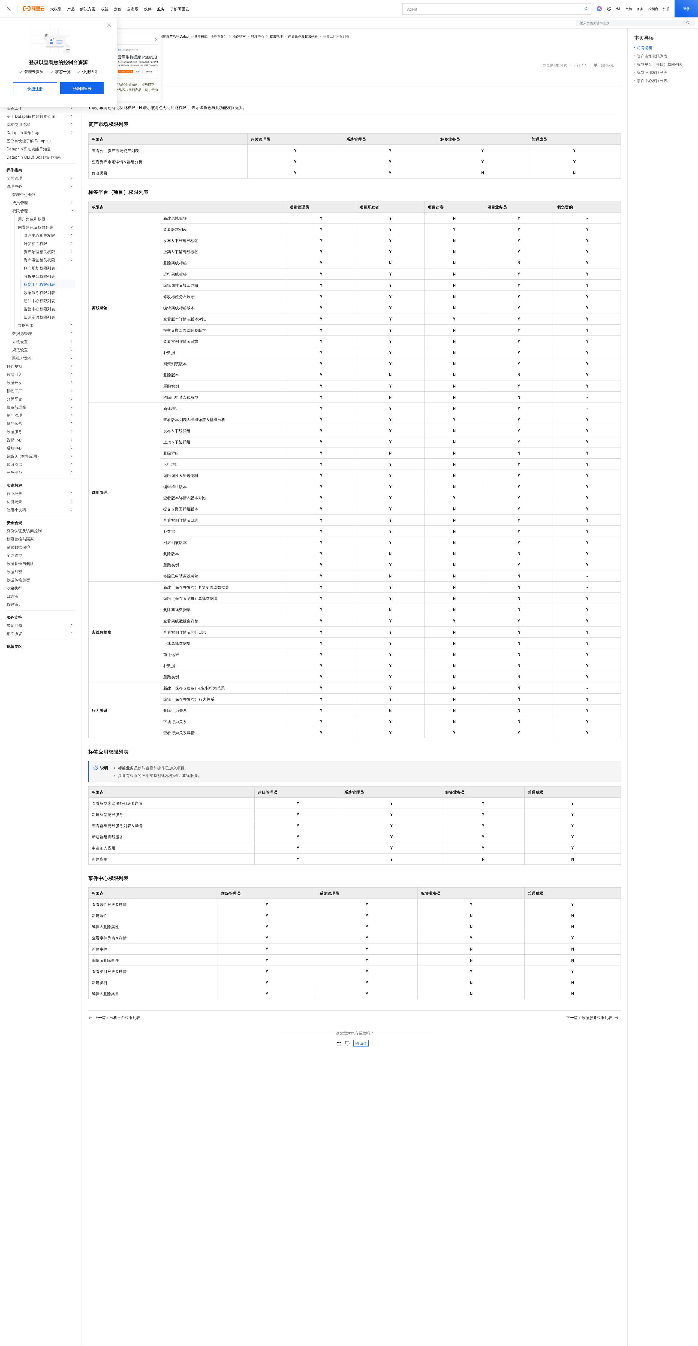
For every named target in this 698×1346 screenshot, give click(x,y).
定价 (118, 8)
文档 (628, 8)
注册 (666, 8)
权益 (105, 8)
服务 (161, 8)
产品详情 (580, 65)
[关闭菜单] (8, 8)
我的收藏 (607, 65)
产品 (71, 8)
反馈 (363, 1043)
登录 (686, 8)
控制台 (653, 8)
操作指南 (239, 36)
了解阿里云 (179, 8)
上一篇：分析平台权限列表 (117, 1017)
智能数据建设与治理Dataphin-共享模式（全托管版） (188, 36)
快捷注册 (35, 88)
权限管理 (276, 36)
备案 (640, 8)
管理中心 (257, 36)
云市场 (133, 8)
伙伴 (148, 8)
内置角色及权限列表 (303, 36)
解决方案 (87, 8)
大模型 (56, 8)
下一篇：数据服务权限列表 (589, 1017)
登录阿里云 (82, 88)
